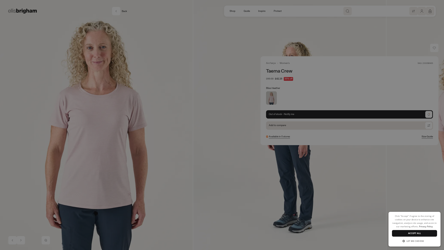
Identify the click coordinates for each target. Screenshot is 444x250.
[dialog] (414, 229)
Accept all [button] (414, 233)
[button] (414, 241)
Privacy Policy (426, 226)
